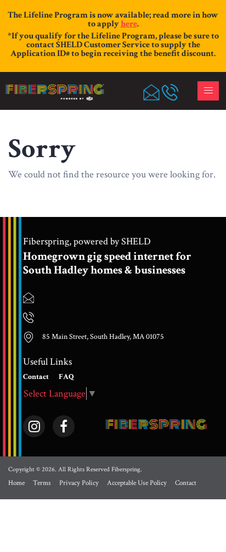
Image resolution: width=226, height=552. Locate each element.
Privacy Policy (79, 483)
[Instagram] (34, 425)
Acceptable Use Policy (137, 483)
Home (16, 483)
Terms (42, 483)
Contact (36, 377)
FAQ (66, 377)
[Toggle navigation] (208, 91)
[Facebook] (64, 425)
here (129, 24)
